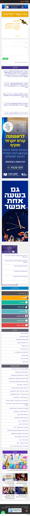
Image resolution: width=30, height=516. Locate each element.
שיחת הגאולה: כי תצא (23, 424)
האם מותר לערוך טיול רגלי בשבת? (20, 255)
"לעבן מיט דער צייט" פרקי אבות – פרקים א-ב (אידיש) (17, 400)
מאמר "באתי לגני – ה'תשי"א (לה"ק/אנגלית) (19, 394)
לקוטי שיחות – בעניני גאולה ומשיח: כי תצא (19, 446)
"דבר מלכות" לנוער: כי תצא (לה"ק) (21, 411)
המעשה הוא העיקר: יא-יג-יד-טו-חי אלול (20, 369)
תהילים (15, 330)
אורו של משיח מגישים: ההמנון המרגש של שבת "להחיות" (21, 483)
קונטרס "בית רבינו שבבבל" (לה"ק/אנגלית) (19, 433)
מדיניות (26, 508)
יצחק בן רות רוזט (24, 333)
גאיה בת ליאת (25, 361)
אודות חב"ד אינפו (24, 506)
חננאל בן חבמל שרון (24, 336)
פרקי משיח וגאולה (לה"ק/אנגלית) (21, 417)
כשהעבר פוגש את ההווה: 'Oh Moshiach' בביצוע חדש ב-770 (9, 497)
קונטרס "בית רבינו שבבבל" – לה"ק (21, 427)
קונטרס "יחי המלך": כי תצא (22, 443)
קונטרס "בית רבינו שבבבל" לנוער (21, 436)
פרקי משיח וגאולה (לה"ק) (22, 414)
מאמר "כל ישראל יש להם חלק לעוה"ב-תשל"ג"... (18, 381)
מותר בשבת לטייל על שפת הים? (20, 276)
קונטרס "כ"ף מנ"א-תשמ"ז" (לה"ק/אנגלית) (19, 375)
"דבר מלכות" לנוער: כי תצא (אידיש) (20, 397)
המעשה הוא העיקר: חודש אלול (21, 372)
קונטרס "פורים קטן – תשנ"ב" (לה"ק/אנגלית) (19, 391)
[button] (3, 513)
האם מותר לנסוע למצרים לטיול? (20, 271)
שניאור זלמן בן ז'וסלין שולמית (22, 339)
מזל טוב (15, 67)
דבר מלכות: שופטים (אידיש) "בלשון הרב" (19, 387)
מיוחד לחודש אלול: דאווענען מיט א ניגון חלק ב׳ (21, 497)
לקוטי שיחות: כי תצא (23, 439)
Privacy (28, 514)
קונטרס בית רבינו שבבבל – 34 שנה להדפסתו (18, 408)
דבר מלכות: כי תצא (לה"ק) (22, 384)
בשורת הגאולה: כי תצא (23, 420)
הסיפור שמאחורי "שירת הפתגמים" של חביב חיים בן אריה (8, 483)
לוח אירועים (15, 288)
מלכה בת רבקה (25, 355)
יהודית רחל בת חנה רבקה (22, 342)
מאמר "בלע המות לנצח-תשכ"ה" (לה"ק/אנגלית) (18, 378)
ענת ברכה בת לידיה (24, 349)
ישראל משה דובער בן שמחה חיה (21, 352)
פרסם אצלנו (8, 506)
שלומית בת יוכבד (24, 358)
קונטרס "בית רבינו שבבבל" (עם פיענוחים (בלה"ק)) (17, 430)
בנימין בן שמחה (24, 345)
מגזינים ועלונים (15, 366)
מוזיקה (15, 452)
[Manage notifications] (27, 511)
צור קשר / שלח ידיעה (15, 506)
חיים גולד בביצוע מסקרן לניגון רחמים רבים (17, 470)
